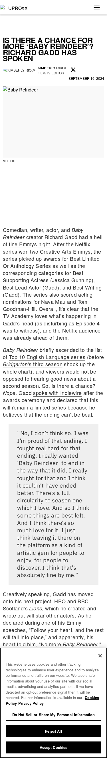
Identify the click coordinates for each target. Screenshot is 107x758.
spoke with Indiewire (57, 392)
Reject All (53, 731)
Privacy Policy (31, 703)
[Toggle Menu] (97, 8)
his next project (33, 601)
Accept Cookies (54, 747)
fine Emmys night (29, 244)
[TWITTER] (73, 70)
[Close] (100, 655)
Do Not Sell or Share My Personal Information (53, 714)
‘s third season (32, 364)
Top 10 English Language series (47, 356)
